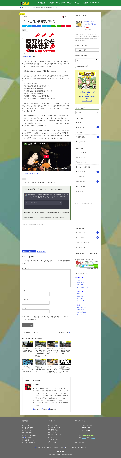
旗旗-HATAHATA (57, 454)
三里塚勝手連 (81, 137)
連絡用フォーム (29, 440)
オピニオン (27, 7)
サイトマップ (81, 142)
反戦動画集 (80, 177)
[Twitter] (93, 3)
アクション (54, 425)
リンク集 (80, 191)
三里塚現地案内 (81, 312)
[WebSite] (36, 409)
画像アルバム (80, 294)
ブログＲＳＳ (81, 247)
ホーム (79, 122)
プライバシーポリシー (31, 435)
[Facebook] (90, 3)
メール (25, 299)
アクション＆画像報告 (83, 167)
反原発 (41, 7)
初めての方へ (81, 127)
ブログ (78, 280)
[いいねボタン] (24, 30)
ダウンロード (81, 186)
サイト (24, 308)
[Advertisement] (46, 235)
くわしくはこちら (87, 101)
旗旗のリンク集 (81, 314)
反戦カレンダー (81, 157)
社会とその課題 (35, 7)
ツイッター (80, 237)
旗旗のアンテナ (81, 162)
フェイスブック (81, 232)
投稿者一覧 (28, 437)
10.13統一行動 (41, 251)
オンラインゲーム (82, 172)
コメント (25, 268)
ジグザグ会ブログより (31, 174)
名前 (24, 291)
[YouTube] (96, 3)
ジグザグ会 (21, 14)
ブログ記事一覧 (81, 152)
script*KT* (97, 433)
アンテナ (53, 432)
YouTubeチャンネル (83, 242)
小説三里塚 (80, 285)
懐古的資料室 (81, 181)
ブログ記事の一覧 (30, 442)
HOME (22, 7)
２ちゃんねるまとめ (82, 287)
